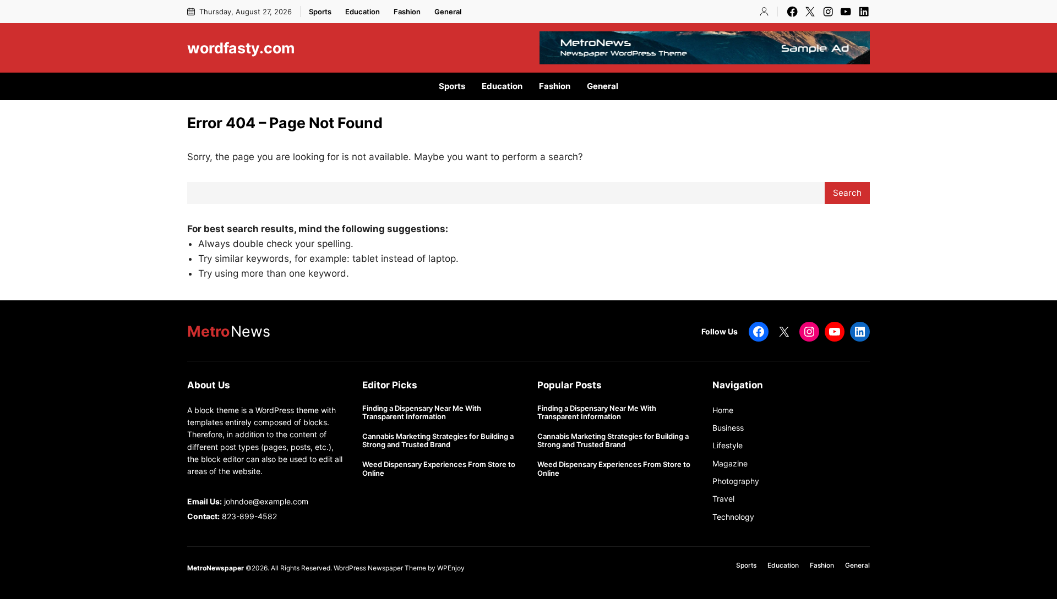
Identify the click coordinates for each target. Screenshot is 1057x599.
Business (728, 427)
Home (722, 410)
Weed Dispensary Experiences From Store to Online (438, 468)
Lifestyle (727, 445)
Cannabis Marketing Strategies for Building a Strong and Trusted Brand (438, 440)
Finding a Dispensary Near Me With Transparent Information (421, 412)
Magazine (730, 463)
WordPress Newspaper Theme (380, 568)
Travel (723, 498)
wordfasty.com (241, 48)
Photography (735, 481)
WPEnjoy (451, 568)
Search (847, 193)
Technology (733, 516)
